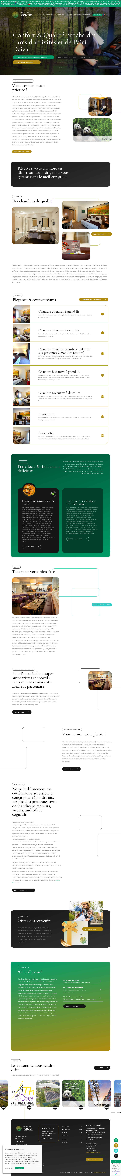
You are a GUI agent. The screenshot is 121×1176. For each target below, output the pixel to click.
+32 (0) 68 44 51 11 (19, 1141)
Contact (65, 1142)
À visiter (99, 1068)
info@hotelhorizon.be (21, 1144)
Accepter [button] (19, 1168)
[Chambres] (116, 1140)
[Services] (116, 1156)
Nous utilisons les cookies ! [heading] (14, 1149)
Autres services (21, 890)
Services (77, 15)
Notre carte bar (75, 539)
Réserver (97, 15)
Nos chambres (99, 234)
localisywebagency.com (100, 1172)
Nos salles (68, 769)
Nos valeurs (19, 151)
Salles (69, 15)
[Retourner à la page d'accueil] (22, 15)
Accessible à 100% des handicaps (71, 57)
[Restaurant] (116, 1145)
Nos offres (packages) (24, 62)
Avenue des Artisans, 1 (21, 1138)
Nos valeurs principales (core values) (31, 57)
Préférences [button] (8, 1168)
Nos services (99, 604)
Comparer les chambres (91, 299)
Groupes (61, 15)
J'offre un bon (90, 929)
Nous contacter (71, 1006)
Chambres (40, 15)
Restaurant (51, 15)
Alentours (65, 1139)
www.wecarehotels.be (93, 1152)
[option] (73, 1093)
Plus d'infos (29, 547)
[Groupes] (116, 1151)
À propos (86, 15)
